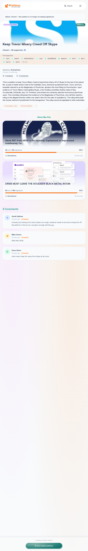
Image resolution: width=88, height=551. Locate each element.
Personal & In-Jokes (10, 24)
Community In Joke (10, 106)
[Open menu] (80, 6)
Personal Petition (26, 106)
